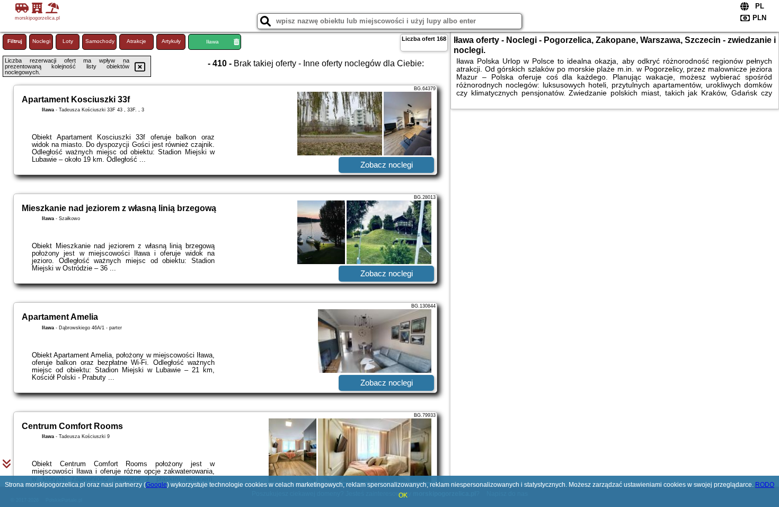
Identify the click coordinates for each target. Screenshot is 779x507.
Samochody (99, 41)
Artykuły (171, 41)
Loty (68, 41)
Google (156, 484)
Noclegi (41, 41)
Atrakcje (136, 41)
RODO (764, 484)
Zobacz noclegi (386, 164)
